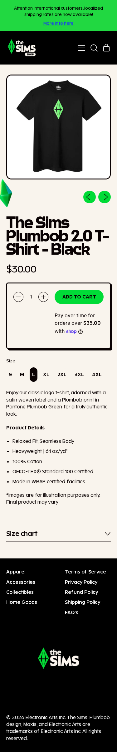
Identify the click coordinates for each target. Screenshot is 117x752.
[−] (18, 297)
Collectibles (20, 592)
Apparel (16, 571)
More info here (58, 23)
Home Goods (21, 602)
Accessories (20, 582)
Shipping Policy (82, 602)
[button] (94, 48)
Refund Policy (81, 592)
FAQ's (71, 612)
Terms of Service (85, 571)
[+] (43, 297)
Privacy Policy (81, 582)
